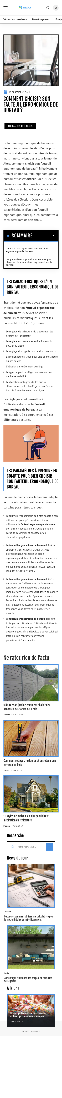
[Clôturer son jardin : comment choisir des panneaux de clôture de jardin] (31, 683)
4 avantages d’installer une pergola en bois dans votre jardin (28, 979)
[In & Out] (24, 8)
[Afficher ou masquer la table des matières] (43, 235)
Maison (6, 826)
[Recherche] (47, 8)
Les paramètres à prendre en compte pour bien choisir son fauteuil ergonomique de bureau (29, 262)
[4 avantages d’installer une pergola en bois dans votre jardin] (31, 947)
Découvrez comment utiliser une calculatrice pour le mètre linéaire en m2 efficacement (29, 918)
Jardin (6, 770)
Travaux (6, 714)
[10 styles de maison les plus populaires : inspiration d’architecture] (31, 794)
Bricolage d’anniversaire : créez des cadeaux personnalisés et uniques (28, 1015)
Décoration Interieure (20, 126)
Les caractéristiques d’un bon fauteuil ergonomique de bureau (27, 250)
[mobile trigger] (6, 8)
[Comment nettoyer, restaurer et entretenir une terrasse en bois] (31, 738)
